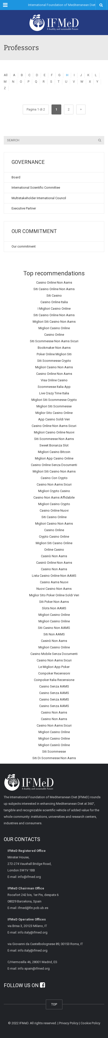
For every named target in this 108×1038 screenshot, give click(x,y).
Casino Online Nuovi (54, 510)
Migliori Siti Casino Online (54, 543)
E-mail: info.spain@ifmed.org (29, 968)
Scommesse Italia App (54, 387)
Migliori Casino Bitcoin (54, 452)
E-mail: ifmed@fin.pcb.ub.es (28, 908)
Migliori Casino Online (54, 328)
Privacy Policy (68, 1023)
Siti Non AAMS (54, 634)
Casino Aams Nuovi (54, 582)
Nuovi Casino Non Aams (54, 589)
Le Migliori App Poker (54, 667)
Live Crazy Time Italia (54, 393)
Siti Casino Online (54, 517)
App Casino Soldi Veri (54, 419)
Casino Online (54, 334)
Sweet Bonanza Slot (54, 445)
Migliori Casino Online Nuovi (54, 432)
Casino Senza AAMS (54, 686)
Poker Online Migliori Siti (54, 354)
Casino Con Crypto (54, 478)
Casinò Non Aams (54, 556)
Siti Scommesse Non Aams (54, 439)
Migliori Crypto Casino (54, 491)
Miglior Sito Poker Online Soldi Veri (54, 595)
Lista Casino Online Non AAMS (54, 576)
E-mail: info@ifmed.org (24, 877)
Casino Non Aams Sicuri (54, 484)
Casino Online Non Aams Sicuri (54, 426)
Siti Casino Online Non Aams (54, 289)
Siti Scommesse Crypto (54, 361)
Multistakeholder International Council (39, 198)
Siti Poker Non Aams (54, 602)
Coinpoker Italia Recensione (54, 680)
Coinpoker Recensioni (54, 673)
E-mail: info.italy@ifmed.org (27, 932)
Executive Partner (24, 208)
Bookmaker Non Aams (54, 348)
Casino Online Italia (54, 302)
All (6, 75)
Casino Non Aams (54, 569)
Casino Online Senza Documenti (54, 465)
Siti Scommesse (54, 751)
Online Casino (54, 549)
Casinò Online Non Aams (54, 562)
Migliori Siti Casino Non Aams (54, 321)
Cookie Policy (90, 1023)
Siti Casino (54, 295)
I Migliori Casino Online (54, 308)
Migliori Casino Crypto (54, 504)
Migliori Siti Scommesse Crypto (54, 400)
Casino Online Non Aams (54, 282)
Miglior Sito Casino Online (54, 413)
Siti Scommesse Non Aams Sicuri (54, 341)
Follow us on (22, 985)
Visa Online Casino (54, 380)
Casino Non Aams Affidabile (54, 497)
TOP (54, 1004)
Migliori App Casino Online (54, 458)
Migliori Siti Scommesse (54, 406)
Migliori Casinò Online (54, 745)
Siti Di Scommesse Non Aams (54, 758)
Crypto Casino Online (54, 536)
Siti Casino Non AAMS (54, 628)
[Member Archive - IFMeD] (54, 22)
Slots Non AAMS (54, 608)
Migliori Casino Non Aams (54, 367)
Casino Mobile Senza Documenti (54, 654)
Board (16, 177)
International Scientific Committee (36, 187)
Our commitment (24, 246)
